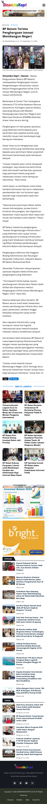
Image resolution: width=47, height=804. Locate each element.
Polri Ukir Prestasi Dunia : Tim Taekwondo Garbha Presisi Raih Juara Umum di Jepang (29, 619)
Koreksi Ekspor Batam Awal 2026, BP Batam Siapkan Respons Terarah (28, 608)
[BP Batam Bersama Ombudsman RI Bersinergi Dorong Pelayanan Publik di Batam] (34, 396)
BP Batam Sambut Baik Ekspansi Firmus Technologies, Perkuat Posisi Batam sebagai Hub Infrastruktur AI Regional (30, 632)
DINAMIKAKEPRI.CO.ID (26, 791)
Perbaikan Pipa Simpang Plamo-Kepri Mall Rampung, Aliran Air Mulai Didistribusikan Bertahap (30, 594)
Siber (27, 800)
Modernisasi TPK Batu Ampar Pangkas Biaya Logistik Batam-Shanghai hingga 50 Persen (29, 661)
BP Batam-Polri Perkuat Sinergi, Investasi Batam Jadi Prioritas (12, 439)
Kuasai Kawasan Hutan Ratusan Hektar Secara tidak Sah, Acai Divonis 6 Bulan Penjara (29, 566)
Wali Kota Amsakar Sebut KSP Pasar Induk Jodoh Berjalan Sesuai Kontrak (29, 707)
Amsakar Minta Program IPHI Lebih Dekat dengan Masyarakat (29, 729)
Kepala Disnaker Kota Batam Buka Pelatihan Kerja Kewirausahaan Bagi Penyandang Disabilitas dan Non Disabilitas (29, 676)
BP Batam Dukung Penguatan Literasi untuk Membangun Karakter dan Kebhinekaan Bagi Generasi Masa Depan (12, 469)
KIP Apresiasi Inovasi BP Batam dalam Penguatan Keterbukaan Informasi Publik (34, 468)
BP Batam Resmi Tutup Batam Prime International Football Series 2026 (30, 718)
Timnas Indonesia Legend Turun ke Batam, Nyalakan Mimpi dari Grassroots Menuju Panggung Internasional (12, 411)
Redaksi (19, 800)
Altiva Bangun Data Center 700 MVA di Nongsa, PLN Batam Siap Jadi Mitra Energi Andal (30, 690)
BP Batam (14, 25)
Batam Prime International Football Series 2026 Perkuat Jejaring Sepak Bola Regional (29, 752)
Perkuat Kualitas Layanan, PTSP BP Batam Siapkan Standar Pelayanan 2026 (28, 740)
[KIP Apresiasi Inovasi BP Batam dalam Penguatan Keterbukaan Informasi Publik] (34, 454)
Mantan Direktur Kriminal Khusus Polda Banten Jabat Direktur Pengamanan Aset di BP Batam (29, 580)
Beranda (6, 25)
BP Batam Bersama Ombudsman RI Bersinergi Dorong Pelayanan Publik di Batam (33, 410)
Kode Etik (36, 800)
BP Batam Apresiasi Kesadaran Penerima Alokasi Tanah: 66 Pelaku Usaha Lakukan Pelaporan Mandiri (34, 440)
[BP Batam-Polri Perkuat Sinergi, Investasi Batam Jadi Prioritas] (13, 426)
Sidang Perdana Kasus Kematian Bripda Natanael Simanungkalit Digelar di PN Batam (29, 647)
